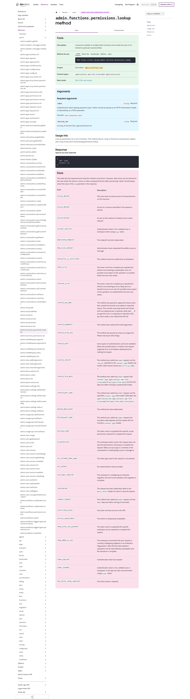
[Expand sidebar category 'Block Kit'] (45, 19)
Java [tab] (109, 54)
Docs (76, 30)
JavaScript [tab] (95, 54)
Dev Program (130, 5)
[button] (33, 37)
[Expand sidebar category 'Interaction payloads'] (45, 26)
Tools (61, 5)
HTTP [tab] (78, 54)
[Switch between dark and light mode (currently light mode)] (137, 4)
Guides (35, 5)
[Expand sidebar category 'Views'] (45, 678)
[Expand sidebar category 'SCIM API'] (45, 692)
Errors (149, 35)
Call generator (119, 30)
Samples (54, 5)
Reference (44, 5)
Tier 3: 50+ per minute (83, 80)
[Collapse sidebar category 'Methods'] (45, 30)
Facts (149, 22)
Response (150, 32)
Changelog (119, 5)
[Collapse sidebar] (32, 697)
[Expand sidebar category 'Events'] (45, 22)
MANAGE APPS (165, 5)
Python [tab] (103, 54)
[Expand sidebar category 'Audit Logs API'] (45, 685)
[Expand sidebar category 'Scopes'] (45, 667)
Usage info (151, 29)
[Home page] (56, 12)
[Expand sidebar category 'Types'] (45, 670)
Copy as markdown (153, 14)
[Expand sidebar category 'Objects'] (45, 663)
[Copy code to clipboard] (133, 60)
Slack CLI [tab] (85, 54)
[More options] (163, 13)
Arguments (151, 25)
